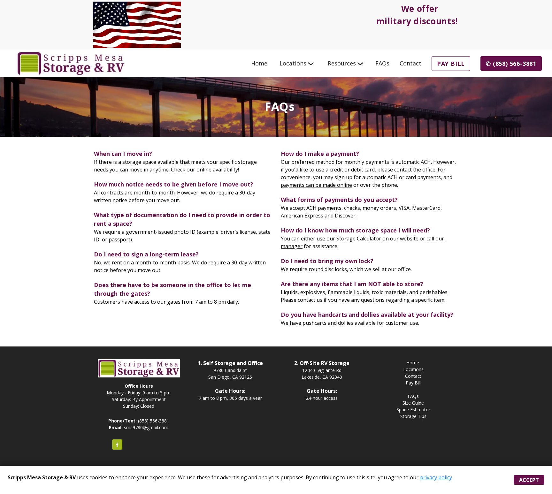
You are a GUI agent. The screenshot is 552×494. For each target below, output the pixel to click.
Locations (293, 63)
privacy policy (436, 477)
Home (259, 63)
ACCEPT (529, 479)
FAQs (382, 63)
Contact (410, 63)
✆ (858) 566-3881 (511, 63)
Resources (342, 63)
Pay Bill (451, 63)
